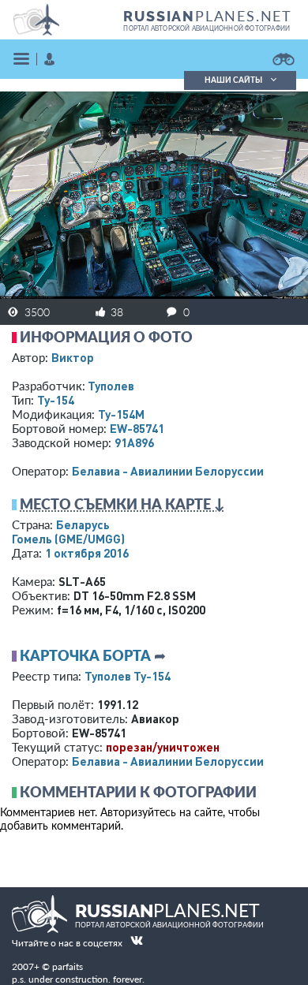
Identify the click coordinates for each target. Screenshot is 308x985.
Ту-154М (121, 414)
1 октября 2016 (87, 553)
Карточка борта (85, 655)
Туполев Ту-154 (128, 676)
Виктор (72, 357)
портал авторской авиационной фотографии (206, 28)
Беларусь (83, 524)
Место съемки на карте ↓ (122, 504)
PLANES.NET (207, 15)
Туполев (111, 386)
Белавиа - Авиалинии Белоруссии (168, 471)
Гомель (68, 539)
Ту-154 (55, 400)
